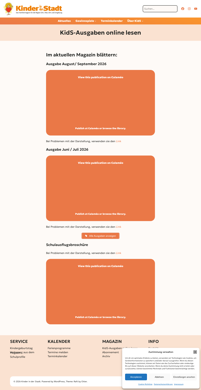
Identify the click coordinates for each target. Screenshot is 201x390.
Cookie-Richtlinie (145, 384)
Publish (79, 128)
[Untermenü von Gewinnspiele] (95, 21)
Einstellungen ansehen (184, 377)
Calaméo (93, 128)
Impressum (178, 384)
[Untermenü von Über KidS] (142, 21)
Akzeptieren (136, 377)
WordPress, (60, 381)
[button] (195, 352)
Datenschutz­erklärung (163, 384)
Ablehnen (159, 377)
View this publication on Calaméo (100, 77)
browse (107, 128)
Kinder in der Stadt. (31, 381)
